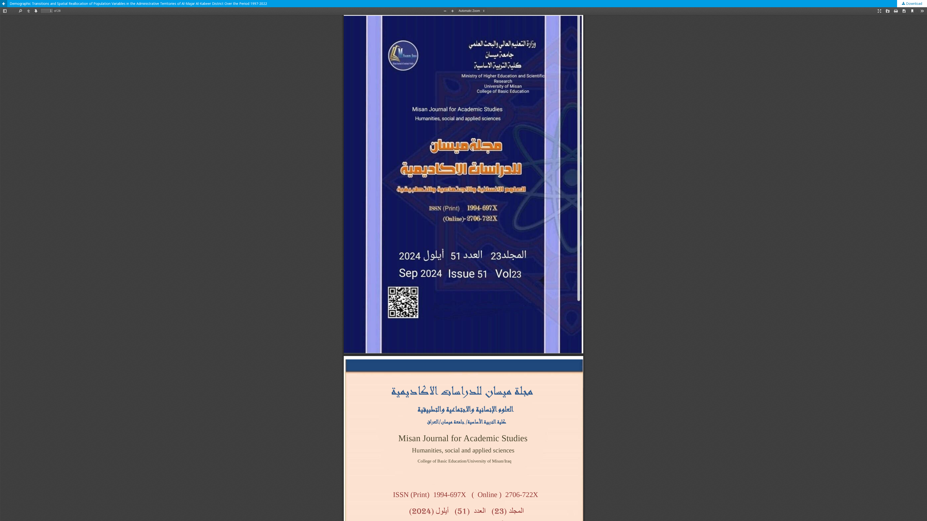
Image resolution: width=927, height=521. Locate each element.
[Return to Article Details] (3, 3)
